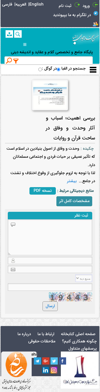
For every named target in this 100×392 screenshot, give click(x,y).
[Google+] (45, 361)
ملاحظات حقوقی (41, 341)
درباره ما (24, 334)
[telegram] (37, 361)
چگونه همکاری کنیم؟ (79, 341)
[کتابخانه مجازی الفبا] (85, 37)
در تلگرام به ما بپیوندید (72, 15)
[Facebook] (62, 361)
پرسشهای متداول (82, 348)
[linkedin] (45, 370)
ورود (86, 6)
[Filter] (16, 60)
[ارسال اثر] (9, 34)
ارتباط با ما (46, 334)
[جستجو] (18, 34)
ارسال (50, 306)
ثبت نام (65, 6)
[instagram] (54, 370)
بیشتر (72, 181)
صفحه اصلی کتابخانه (78, 334)
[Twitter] (54, 361)
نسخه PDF (43, 191)
